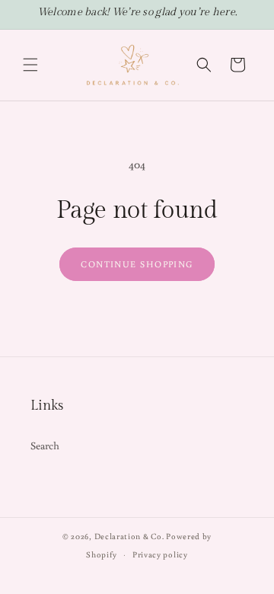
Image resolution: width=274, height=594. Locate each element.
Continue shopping (137, 264)
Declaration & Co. (129, 536)
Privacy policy (160, 554)
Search (45, 445)
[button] (30, 64)
